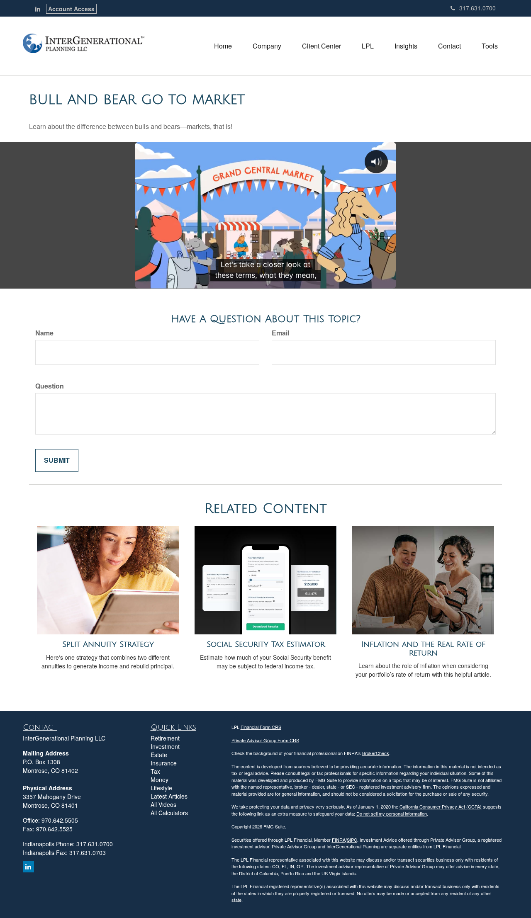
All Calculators (169, 813)
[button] (267, 46)
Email (280, 333)
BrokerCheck (375, 753)
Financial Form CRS (261, 727)
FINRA (339, 839)
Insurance (164, 763)
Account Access (71, 9)
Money (159, 779)
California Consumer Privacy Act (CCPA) (440, 806)
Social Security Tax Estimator (266, 644)
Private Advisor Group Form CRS (265, 740)
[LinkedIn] (37, 9)
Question (49, 386)
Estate (159, 754)
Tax (155, 771)
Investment (165, 746)
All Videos (163, 804)
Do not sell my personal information (391, 813)
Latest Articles (169, 796)
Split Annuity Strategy (108, 644)
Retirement (165, 738)
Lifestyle (161, 788)
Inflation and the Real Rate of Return (423, 648)
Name (44, 333)
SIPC (352, 839)
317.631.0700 (477, 8)
